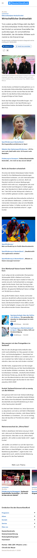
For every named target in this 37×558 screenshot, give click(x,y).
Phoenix (19, 545)
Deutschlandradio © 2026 (11, 550)
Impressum (6, 539)
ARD (10, 545)
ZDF (14, 545)
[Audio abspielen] (11, 324)
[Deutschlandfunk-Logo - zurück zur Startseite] (18, 3)
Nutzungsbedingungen (10, 537)
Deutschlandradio (8, 531)
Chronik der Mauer (8, 547)
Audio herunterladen (24, 46)
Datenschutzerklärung (10, 534)
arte (25, 545)
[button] (3, 3)
